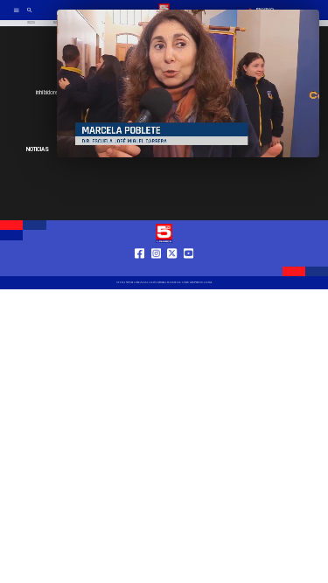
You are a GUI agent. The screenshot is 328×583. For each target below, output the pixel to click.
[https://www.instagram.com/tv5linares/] (156, 268)
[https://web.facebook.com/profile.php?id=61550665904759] (139, 268)
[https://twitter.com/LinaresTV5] (172, 268)
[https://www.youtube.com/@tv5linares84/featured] (188, 268)
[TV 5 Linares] (29, 15)
